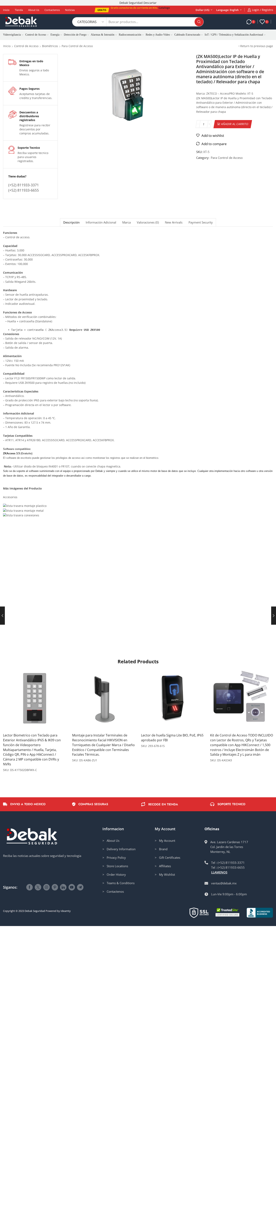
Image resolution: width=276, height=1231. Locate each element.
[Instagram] (46, 887)
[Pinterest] (55, 887)
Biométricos (50, 46)
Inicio (6, 10)
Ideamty (66, 911)
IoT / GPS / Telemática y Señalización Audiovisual (234, 34)
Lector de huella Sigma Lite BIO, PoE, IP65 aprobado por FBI (172, 737)
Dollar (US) (202, 10)
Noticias (70, 10)
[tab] (71, 222)
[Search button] (199, 21)
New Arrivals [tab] (173, 222)
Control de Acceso (35, 34)
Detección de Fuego (75, 34)
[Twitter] (38, 887)
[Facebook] (29, 887)
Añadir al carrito (235, 124)
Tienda (19, 10)
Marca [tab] (126, 222)
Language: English (227, 10)
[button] (102, 10)
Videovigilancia (12, 34)
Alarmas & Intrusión (102, 34)
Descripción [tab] (71, 222)
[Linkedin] (63, 887)
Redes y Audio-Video (158, 34)
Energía (55, 34)
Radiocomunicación (130, 34)
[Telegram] (80, 887)
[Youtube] (71, 887)
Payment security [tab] (201, 222)
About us (33, 10)
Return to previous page (256, 46)
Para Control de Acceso (77, 46)
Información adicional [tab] (101, 222)
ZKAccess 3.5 (11, 453)
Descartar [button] (150, 3)
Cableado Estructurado (187, 34)
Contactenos (52, 10)
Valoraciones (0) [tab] (148, 222)
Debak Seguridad (35, 911)
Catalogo (164, 7)
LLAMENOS (219, 872)
